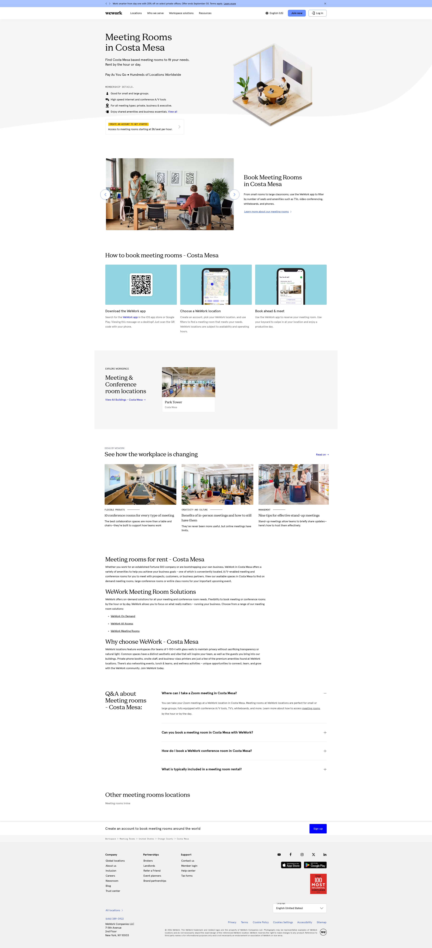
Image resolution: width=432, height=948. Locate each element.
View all (172, 111)
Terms (244, 922)
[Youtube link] (279, 854)
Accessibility (304, 922)
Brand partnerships (154, 880)
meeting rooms (311, 708)
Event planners (152, 875)
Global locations (115, 860)
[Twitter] (313, 854)
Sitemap (321, 922)
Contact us (187, 860)
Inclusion (111, 870)
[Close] (325, 3)
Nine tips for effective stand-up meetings (289, 515)
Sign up (318, 828)
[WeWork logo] (113, 13)
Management (264, 510)
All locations (113, 910)
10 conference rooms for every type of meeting (139, 515)
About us (111, 865)
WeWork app (130, 317)
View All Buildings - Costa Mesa (124, 399)
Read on (321, 454)
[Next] (109, 3)
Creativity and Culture (195, 510)
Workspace (110, 839)
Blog (108, 886)
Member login (189, 865)
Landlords (149, 865)
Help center (188, 870)
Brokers (148, 860)
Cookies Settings (283, 922)
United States (146, 839)
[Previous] (106, 3)
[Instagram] (302, 854)
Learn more (230, 4)
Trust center (113, 891)
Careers (110, 875)
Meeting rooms (127, 839)
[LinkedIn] (325, 854)
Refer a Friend (151, 870)
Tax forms (187, 875)
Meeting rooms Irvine (117, 803)
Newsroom (112, 880)
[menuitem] (136, 13)
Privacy (232, 922)
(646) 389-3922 (115, 918)
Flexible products (115, 510)
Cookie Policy (261, 922)
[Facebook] (290, 854)
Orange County (165, 839)
